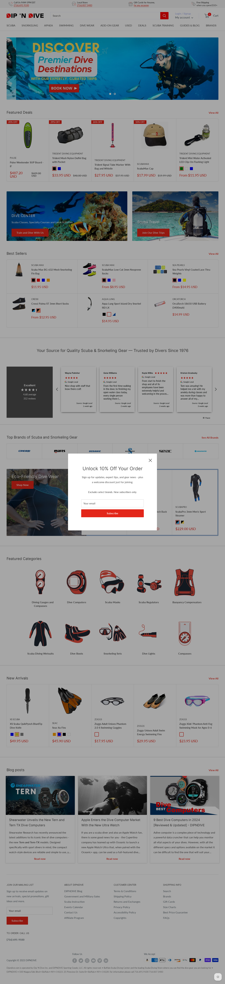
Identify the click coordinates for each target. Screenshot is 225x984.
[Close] (150, 460)
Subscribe (112, 513)
